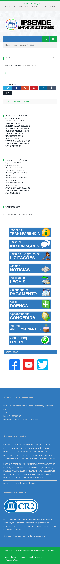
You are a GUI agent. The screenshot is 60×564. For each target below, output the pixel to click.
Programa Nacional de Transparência (29, 536)
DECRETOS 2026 (12, 207)
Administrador (13, 66)
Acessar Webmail (13, 560)
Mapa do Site (10, 557)
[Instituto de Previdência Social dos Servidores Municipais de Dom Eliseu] (30, 23)
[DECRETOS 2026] (16, 202)
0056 (5, 73)
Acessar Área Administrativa (31, 557)
